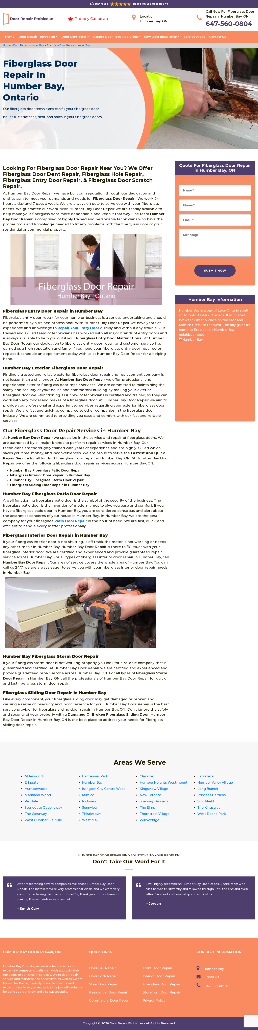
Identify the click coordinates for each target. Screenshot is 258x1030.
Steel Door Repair (103, 984)
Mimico (88, 795)
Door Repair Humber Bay (28, 45)
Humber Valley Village (215, 782)
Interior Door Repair (159, 976)
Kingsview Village (154, 789)
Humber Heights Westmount (163, 782)
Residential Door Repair (108, 992)
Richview (89, 801)
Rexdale (31, 801)
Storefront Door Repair (161, 992)
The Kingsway (208, 807)
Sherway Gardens (154, 801)
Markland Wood (38, 795)
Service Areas (194, 37)
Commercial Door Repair (109, 1000)
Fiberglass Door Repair (161, 984)
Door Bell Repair (102, 968)
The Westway (36, 814)
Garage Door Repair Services (115, 37)
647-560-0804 (229, 24)
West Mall (90, 820)
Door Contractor (73, 37)
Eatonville (205, 776)
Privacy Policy (154, 1000)
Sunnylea (89, 807)
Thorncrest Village (154, 814)
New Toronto (150, 795)
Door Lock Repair (103, 976)
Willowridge (149, 820)
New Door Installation (160, 37)
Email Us (212, 977)
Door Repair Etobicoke (126, 1023)
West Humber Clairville (43, 820)
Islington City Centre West (103, 789)
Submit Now (215, 270)
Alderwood (34, 776)
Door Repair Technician (37, 37)
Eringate (31, 782)
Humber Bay (92, 782)
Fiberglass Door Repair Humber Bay (68, 45)
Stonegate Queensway (43, 807)
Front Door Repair (157, 968)
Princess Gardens (211, 795)
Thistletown (92, 814)
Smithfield (205, 801)
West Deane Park (211, 814)
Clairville (146, 776)
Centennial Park (95, 776)
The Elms (147, 807)
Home (10, 37)
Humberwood (36, 789)
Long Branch (207, 789)
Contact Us (217, 37)
